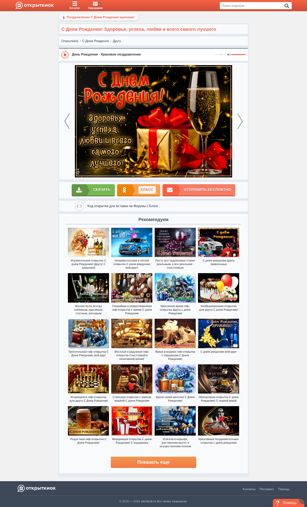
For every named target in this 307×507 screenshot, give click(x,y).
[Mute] (229, 55)
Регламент (267, 489)
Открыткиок (69, 41)
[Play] (65, 54)
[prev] (67, 121)
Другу (117, 41)
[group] (153, 55)
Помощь (283, 489)
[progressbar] (238, 54)
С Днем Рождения (95, 41)
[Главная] (34, 5)
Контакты (249, 489)
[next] (240, 121)
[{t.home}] (37, 488)
